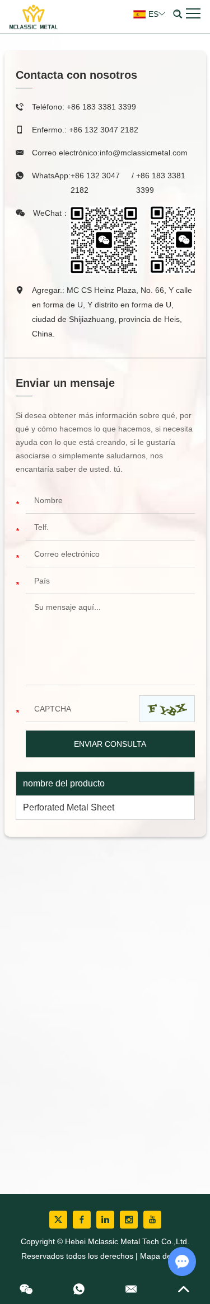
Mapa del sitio (164, 1255)
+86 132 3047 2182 (95, 183)
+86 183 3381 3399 (160, 183)
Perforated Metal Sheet (68, 807)
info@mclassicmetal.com (144, 152)
